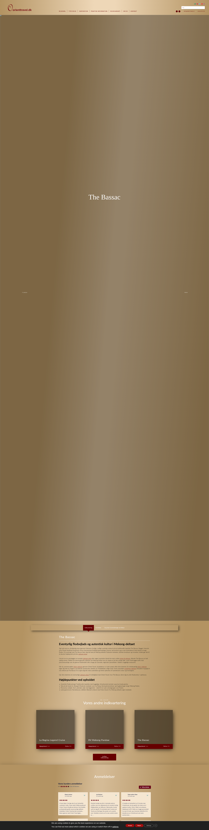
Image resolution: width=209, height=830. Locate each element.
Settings (149, 825)
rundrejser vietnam (130, 668)
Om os (125, 11)
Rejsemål (62, 11)
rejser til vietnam (125, 658)
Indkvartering (88, 627)
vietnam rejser (82, 654)
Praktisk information (99, 11)
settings (115, 827)
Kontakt (134, 11)
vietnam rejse (87, 658)
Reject (139, 825)
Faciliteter (98, 627)
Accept (130, 825)
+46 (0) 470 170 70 (201, 11)
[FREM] (188, 292)
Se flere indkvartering (104, 757)
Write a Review (145, 787)
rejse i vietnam (142, 667)
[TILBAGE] (20, 292)
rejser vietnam (77, 667)
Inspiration (83, 11)
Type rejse (72, 11)
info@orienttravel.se (189, 11)
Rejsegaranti (115, 11)
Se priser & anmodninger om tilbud (114, 627)
